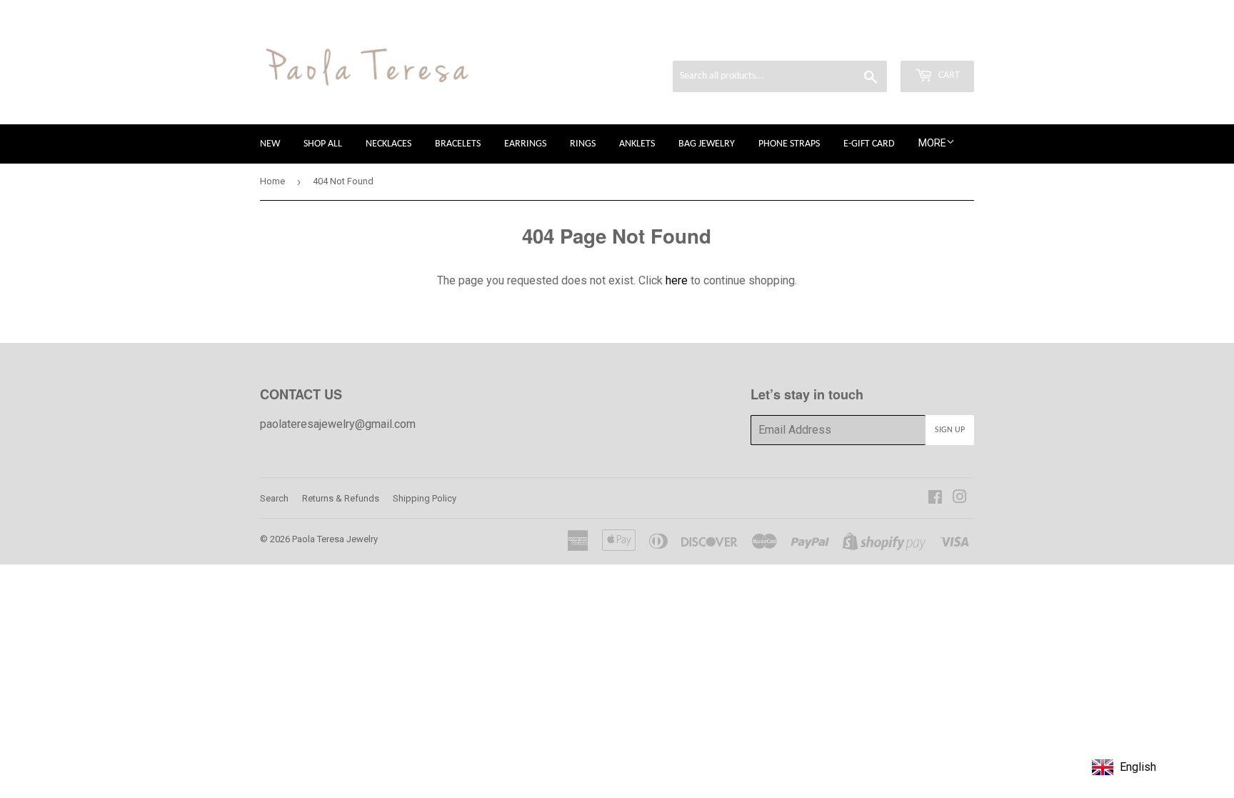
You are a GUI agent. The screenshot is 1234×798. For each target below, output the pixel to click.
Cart (948, 75)
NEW (270, 144)
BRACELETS (458, 144)
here (677, 280)
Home (272, 181)
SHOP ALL (323, 144)
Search (274, 498)
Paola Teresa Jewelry (335, 539)
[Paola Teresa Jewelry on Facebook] (935, 498)
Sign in (852, 41)
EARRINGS (525, 144)
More (932, 143)
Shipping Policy (424, 498)
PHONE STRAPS (789, 144)
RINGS (583, 144)
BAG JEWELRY (706, 144)
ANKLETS (637, 144)
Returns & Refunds (340, 498)
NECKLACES (388, 144)
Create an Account (931, 41)
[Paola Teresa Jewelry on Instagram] (960, 498)
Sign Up (950, 430)
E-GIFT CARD (869, 144)
